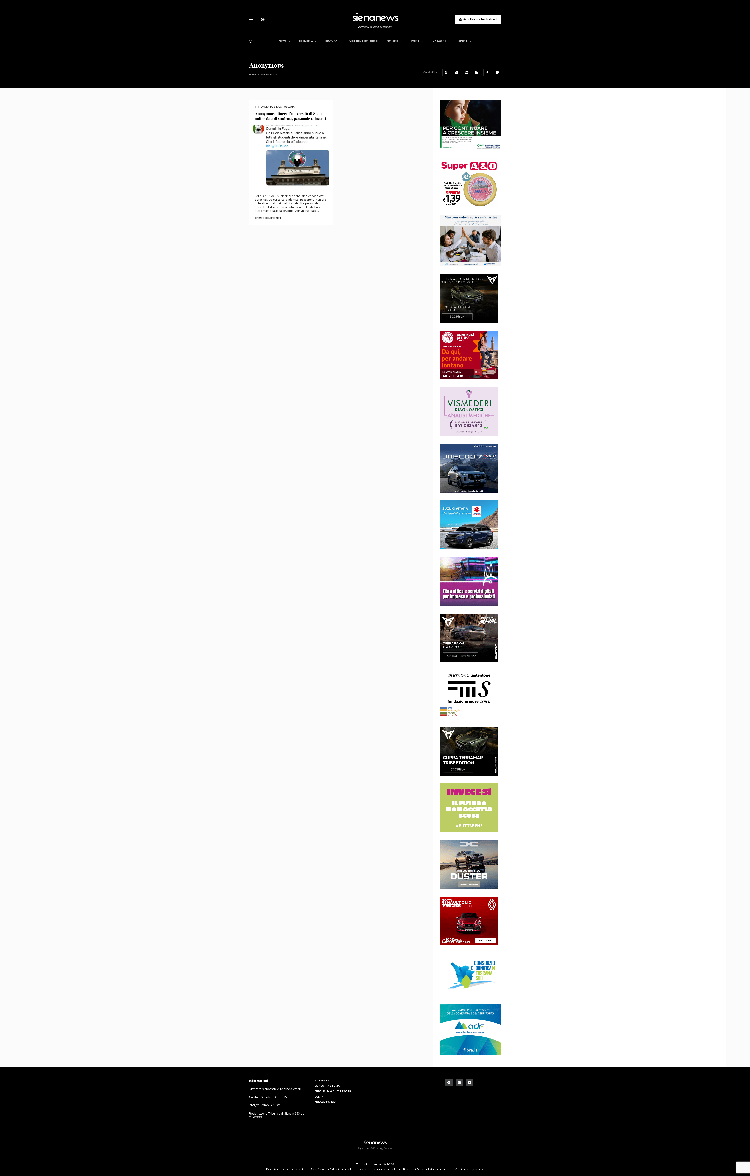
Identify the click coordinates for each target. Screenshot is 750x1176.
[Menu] (251, 19)
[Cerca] (250, 41)
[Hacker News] (477, 72)
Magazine (439, 41)
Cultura (331, 41)
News (283, 41)
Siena (277, 106)
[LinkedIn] (466, 72)
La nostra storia (327, 1085)
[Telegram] (487, 72)
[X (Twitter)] (456, 72)
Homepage (321, 1080)
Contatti (321, 1096)
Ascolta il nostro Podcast (480, 19)
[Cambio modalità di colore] (263, 19)
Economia (306, 41)
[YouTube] (469, 1082)
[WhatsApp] (497, 72)
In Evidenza (265, 106)
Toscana (288, 106)
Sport (462, 41)
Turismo (392, 41)
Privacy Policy (324, 1102)
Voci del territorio (363, 41)
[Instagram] (459, 1082)
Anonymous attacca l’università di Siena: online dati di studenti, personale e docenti (290, 116)
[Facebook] (446, 72)
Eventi (415, 41)
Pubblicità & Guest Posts (332, 1091)
